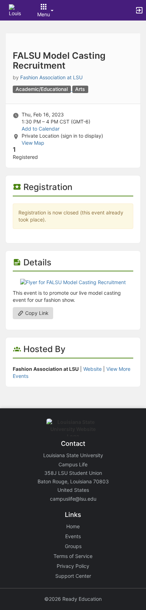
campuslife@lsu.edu (73, 499)
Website (92, 369)
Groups (73, 546)
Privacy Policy (73, 566)
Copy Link (36, 313)
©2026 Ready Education (73, 599)
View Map (33, 143)
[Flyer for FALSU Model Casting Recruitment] (73, 282)
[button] (15, 10)
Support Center (73, 576)
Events (73, 536)
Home (73, 526)
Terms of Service (73, 556)
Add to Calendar (41, 129)
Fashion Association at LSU (51, 77)
